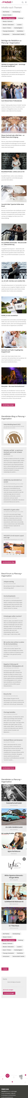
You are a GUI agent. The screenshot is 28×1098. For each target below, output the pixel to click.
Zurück (5, 969)
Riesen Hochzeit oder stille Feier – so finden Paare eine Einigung (12, 136)
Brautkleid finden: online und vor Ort (12, 172)
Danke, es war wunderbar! (9, 315)
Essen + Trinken (7, 28)
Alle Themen (6, 11)
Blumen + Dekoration (8, 24)
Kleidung (20, 18)
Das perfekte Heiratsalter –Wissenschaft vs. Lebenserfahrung (13, 243)
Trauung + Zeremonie (8, 31)
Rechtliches (20, 31)
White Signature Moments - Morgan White (14, 876)
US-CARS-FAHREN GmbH (14, 827)
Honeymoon (6, 34)
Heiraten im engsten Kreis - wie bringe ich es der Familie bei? (13, 65)
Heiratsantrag (16, 11)
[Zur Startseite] (7, 2)
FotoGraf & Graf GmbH (14, 803)
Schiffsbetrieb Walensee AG (14, 901)
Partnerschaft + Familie (18, 34)
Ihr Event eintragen (9, 993)
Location (19, 24)
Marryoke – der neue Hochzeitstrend (12, 386)
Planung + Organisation (9, 18)
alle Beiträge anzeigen (8, 405)
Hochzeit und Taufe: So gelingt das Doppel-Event (12, 351)
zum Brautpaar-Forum (8, 768)
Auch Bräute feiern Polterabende (11, 101)
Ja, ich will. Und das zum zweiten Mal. (13, 281)
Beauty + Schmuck (7, 21)
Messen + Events (7, 15)
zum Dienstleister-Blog (8, 562)
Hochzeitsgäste (18, 28)
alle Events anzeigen (8, 989)
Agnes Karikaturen (14, 851)
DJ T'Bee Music (14, 926)
